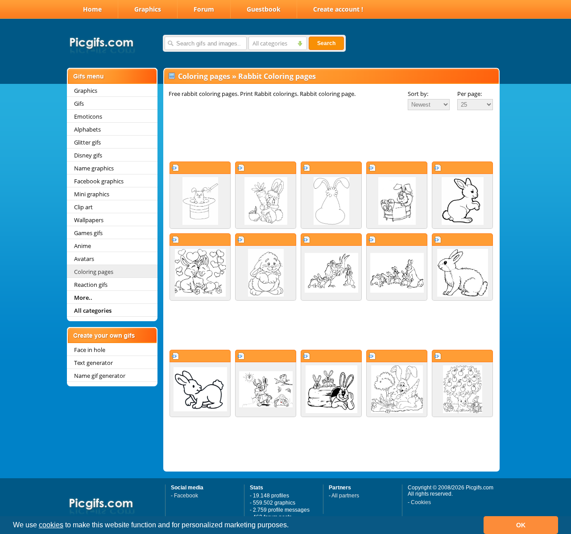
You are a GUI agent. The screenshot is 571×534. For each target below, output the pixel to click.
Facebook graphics (99, 181)
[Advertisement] (331, 136)
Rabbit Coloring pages (277, 76)
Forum (204, 9)
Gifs (79, 103)
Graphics (147, 9)
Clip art (83, 207)
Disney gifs (88, 155)
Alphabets (87, 129)
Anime (82, 246)
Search (326, 43)
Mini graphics (91, 194)
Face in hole (89, 350)
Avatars (84, 259)
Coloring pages (93, 272)
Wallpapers (88, 220)
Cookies (421, 502)
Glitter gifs (87, 142)
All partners (345, 496)
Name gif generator (99, 376)
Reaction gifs (91, 285)
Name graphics (94, 168)
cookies (51, 525)
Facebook (186, 496)
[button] (291, 526)
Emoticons (88, 116)
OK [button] (520, 525)
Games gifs (88, 233)
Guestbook (264, 9)
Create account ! (338, 9)
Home (92, 9)
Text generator (93, 363)
